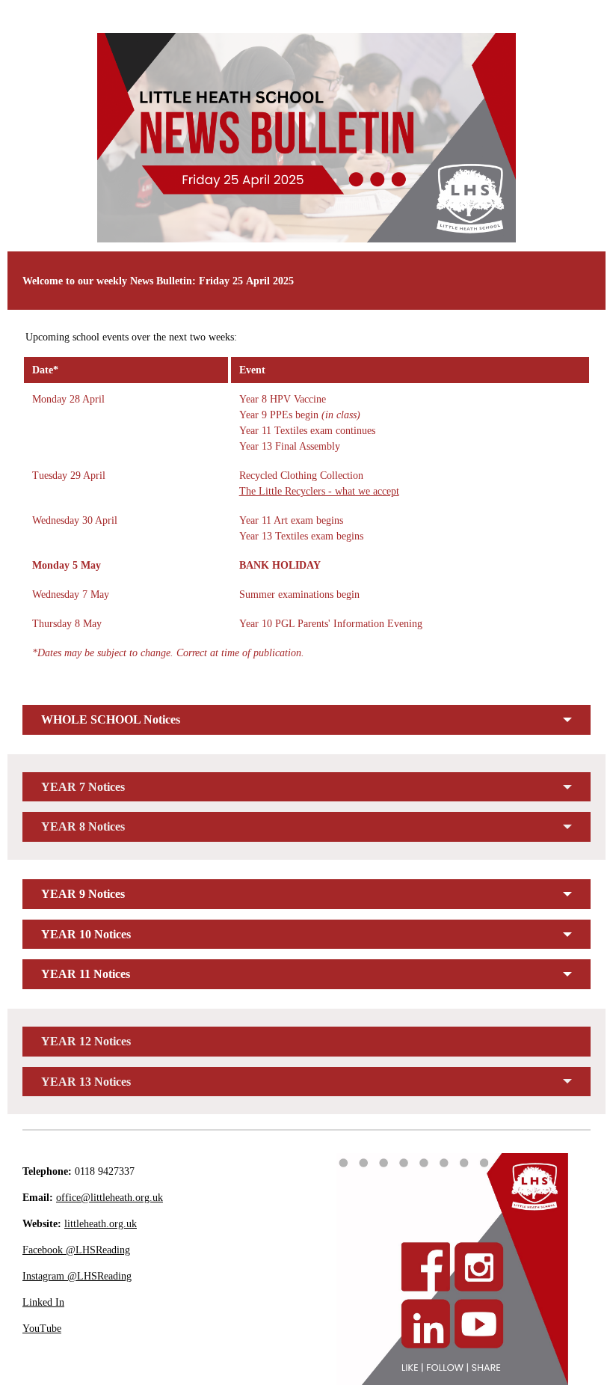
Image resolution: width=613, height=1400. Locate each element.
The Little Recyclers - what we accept (319, 491)
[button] (306, 720)
